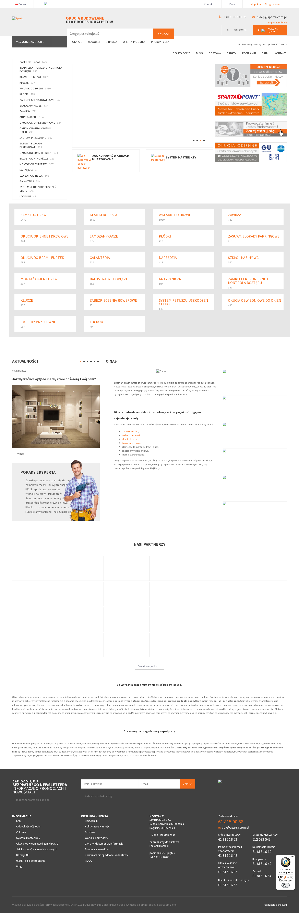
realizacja (270, 904)
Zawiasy (28, 111)
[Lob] (218, 568)
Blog (199, 53)
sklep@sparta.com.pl (272, 17)
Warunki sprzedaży (96, 838)
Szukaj (163, 34)
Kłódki (27, 94)
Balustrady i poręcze (37, 158)
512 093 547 (261, 839)
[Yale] (172, 619)
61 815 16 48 (227, 855)
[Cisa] (264, 619)
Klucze (27, 83)
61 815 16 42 (261, 863)
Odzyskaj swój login (28, 826)
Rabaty (231, 53)
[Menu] (292, 857)
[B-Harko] (35, 568)
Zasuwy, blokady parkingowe (31, 145)
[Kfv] (218, 645)
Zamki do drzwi (33, 62)
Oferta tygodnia (134, 42)
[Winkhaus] (172, 594)
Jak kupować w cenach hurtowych (36, 849)
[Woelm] (264, 645)
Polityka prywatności (97, 826)
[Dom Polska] (127, 594)
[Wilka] (172, 568)
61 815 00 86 (230, 821)
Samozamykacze (34, 105)
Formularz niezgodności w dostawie (107, 855)
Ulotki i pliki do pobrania (30, 860)
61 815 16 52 (227, 839)
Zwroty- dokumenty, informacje (104, 843)
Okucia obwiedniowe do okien (35, 130)
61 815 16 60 (261, 851)
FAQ (18, 821)
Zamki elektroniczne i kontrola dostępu (41, 69)
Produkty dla (160, 42)
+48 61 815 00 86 (235, 17)
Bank (265, 53)
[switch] (286, 885)
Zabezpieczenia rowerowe (40, 100)
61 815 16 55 (227, 884)
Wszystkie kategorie (30, 42)
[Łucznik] (35, 645)
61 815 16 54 (261, 875)
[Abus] (127, 568)
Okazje (77, 42)
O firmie (21, 832)
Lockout (28, 196)
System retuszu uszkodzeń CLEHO (38, 188)
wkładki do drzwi (131, 435)
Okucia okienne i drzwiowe (40, 122)
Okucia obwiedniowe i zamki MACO (37, 843)
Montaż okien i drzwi (36, 164)
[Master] (127, 645)
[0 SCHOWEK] (237, 34)
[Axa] (127, 619)
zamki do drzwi (130, 431)
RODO (88, 860)
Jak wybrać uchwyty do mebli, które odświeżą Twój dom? (54, 379)
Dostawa (215, 53)
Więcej (20, 453)
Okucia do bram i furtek (39, 153)
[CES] (218, 594)
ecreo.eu (281, 904)
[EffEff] (81, 645)
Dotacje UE (22, 855)
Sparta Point (181, 53)
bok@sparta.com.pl (235, 827)
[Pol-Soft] (172, 645)
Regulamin (249, 53)
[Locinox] (218, 619)
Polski (22, 4)
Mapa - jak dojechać (163, 835)
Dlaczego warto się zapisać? (33, 800)
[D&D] (81, 619)
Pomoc (233, 4)
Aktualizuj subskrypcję (98, 796)
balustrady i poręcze (132, 442)
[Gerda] (81, 568)
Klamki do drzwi (34, 77)
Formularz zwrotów (97, 849)
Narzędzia (29, 170)
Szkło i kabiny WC (34, 175)
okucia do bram (130, 439)
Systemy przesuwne (36, 138)
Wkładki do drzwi (35, 88)
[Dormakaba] (264, 568)
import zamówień (277, 22)
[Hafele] (35, 619)
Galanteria (30, 181)
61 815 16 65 (227, 871)
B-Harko (111, 42)
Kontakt (208, 4)
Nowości (94, 42)
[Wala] (264, 594)
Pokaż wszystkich (149, 666)
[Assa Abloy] (81, 594)
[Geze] (35, 594)
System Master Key (28, 838)
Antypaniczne (32, 117)
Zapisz (187, 784)
